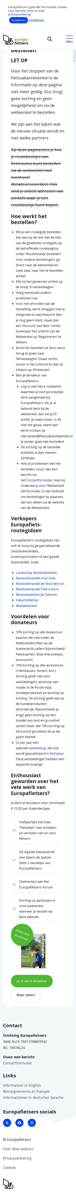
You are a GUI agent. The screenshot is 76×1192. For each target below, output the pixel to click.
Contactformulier (40, 480)
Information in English (22, 1085)
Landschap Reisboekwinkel (36, 572)
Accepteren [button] (19, 20)
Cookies (9, 1167)
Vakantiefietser (27, 600)
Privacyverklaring (17, 1158)
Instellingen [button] (36, 20)
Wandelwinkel (26, 606)
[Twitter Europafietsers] (7, 1123)
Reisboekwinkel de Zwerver (36, 594)
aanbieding (37, 748)
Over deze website (18, 1148)
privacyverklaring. (19, 14)
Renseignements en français (26, 1091)
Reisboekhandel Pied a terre (37, 589)
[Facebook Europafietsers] (19, 1123)
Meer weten (26, 995)
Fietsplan (57, 753)
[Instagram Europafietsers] (32, 1123)
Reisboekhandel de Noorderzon (40, 583)
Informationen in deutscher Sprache (33, 1097)
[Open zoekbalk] (49, 39)
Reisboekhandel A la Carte (36, 578)
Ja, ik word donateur (31, 981)
